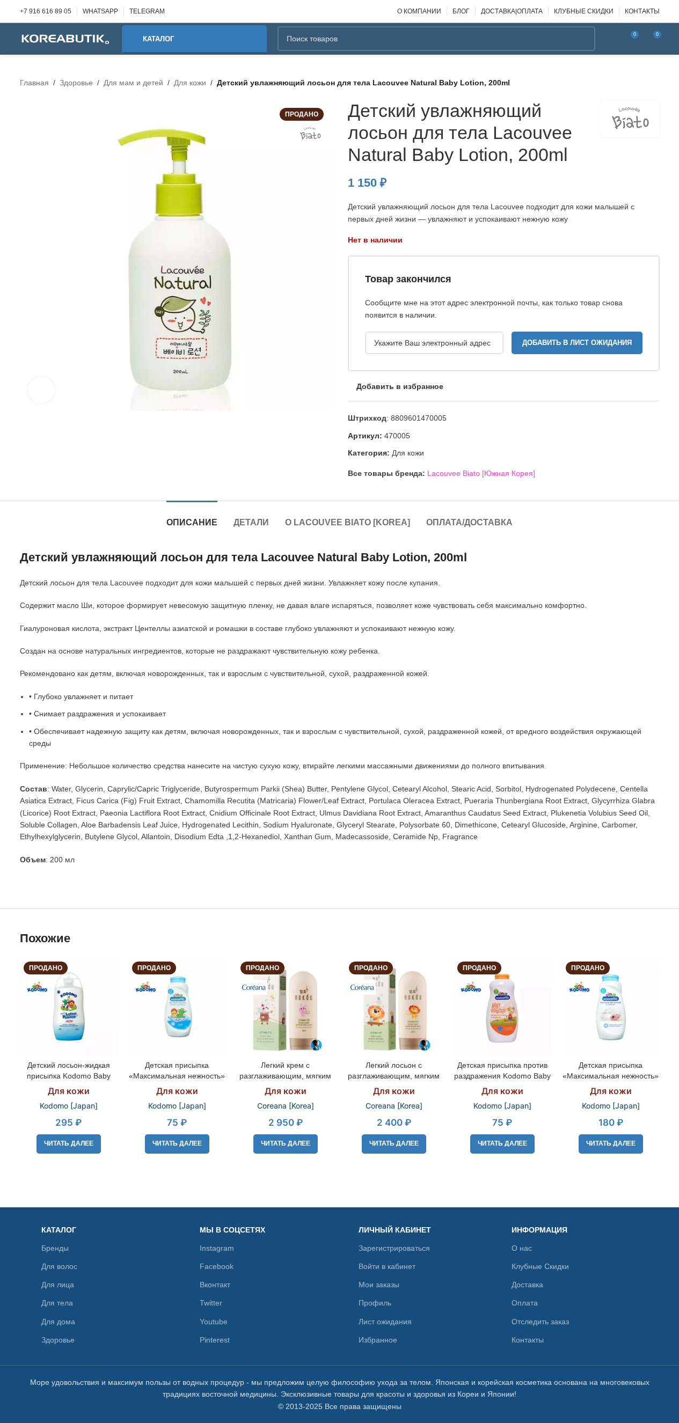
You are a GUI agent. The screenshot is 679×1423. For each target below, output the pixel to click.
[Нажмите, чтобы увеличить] (41, 390)
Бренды (55, 1248)
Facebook (216, 1266)
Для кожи (190, 82)
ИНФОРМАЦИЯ (539, 1230)
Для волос (59, 1266)
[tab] (191, 517)
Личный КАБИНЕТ (395, 1230)
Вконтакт (215, 1284)
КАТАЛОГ (58, 1230)
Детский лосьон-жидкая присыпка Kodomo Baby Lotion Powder (69, 1075)
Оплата (525, 1303)
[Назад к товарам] (640, 82)
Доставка (527, 1284)
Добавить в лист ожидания (577, 343)
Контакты (528, 1340)
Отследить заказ (540, 1321)
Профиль (375, 1303)
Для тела (57, 1303)
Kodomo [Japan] (69, 1105)
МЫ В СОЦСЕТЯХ (232, 1230)
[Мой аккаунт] (610, 38)
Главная (34, 82)
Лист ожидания (385, 1321)
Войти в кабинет (387, 1266)
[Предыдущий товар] (627, 82)
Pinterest (215, 1340)
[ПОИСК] (583, 38)
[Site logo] (65, 38)
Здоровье (76, 82)
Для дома (58, 1321)
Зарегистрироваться (394, 1248)
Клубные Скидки (540, 1266)
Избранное (378, 1340)
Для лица (57, 1284)
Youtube (214, 1321)
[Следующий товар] (653, 82)
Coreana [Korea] (285, 1105)
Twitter (211, 1303)
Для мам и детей (133, 82)
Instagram (217, 1248)
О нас (522, 1248)
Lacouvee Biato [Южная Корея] (481, 473)
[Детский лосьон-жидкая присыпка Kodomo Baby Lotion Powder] (69, 1006)
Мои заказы (379, 1284)
